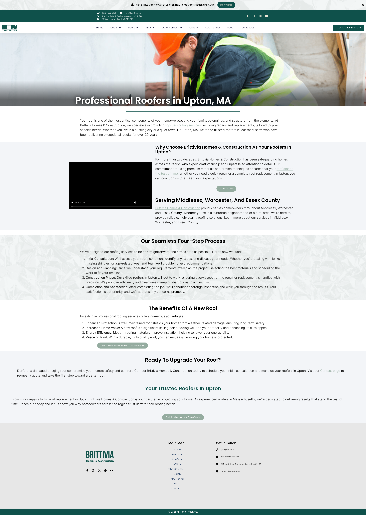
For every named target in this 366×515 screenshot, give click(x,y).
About (230, 27)
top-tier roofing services (183, 125)
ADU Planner (212, 27)
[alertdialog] (183, 5)
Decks (113, 27)
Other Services (170, 27)
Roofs (131, 27)
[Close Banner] (363, 5)
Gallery (193, 27)
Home (99, 27)
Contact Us (248, 27)
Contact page (330, 371)
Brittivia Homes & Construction (177, 208)
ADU (148, 27)
